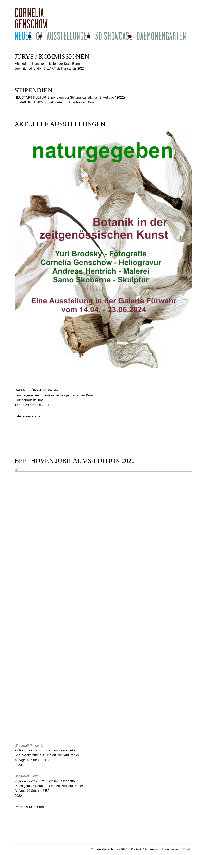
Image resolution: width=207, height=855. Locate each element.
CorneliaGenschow (31, 18)
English (187, 849)
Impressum (152, 849)
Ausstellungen (69, 36)
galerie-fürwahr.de (27, 416)
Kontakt (136, 849)
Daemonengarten (161, 36)
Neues (23, 36)
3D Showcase (113, 36)
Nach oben (171, 849)
